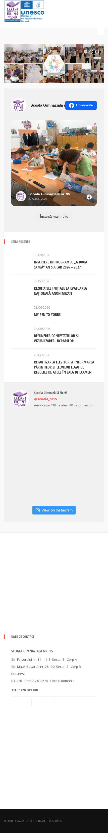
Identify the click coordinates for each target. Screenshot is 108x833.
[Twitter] (62, 702)
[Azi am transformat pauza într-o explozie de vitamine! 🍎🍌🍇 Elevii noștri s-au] (54, 486)
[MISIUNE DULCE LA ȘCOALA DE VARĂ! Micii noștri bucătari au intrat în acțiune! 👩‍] (54, 457)
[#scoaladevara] (54, 427)
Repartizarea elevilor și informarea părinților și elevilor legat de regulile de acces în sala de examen (64, 367)
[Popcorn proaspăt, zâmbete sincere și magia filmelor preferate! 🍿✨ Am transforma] (25, 486)
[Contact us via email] (15, 702)
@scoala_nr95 (45, 399)
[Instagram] (50, 702)
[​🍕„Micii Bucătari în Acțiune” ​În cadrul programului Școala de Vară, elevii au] (83, 486)
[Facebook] (38, 702)
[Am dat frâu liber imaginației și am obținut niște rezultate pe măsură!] (83, 427)
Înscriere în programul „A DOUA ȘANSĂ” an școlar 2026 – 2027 (60, 264)
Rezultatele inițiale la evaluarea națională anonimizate (60, 291)
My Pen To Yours (47, 314)
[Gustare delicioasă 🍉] (25, 457)
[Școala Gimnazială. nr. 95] (24, 10)
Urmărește (84, 105)
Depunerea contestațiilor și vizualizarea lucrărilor (56, 338)
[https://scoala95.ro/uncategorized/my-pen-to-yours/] (54, 63)
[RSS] (25, 702)
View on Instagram (57, 510)
